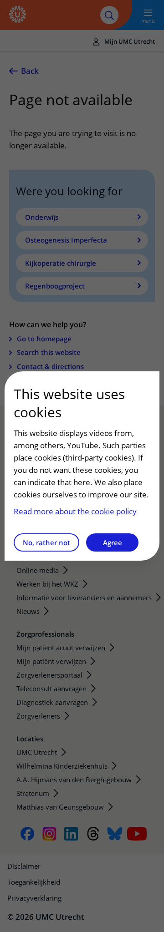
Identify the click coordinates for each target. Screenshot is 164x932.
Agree (112, 542)
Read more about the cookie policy (75, 511)
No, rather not (46, 542)
